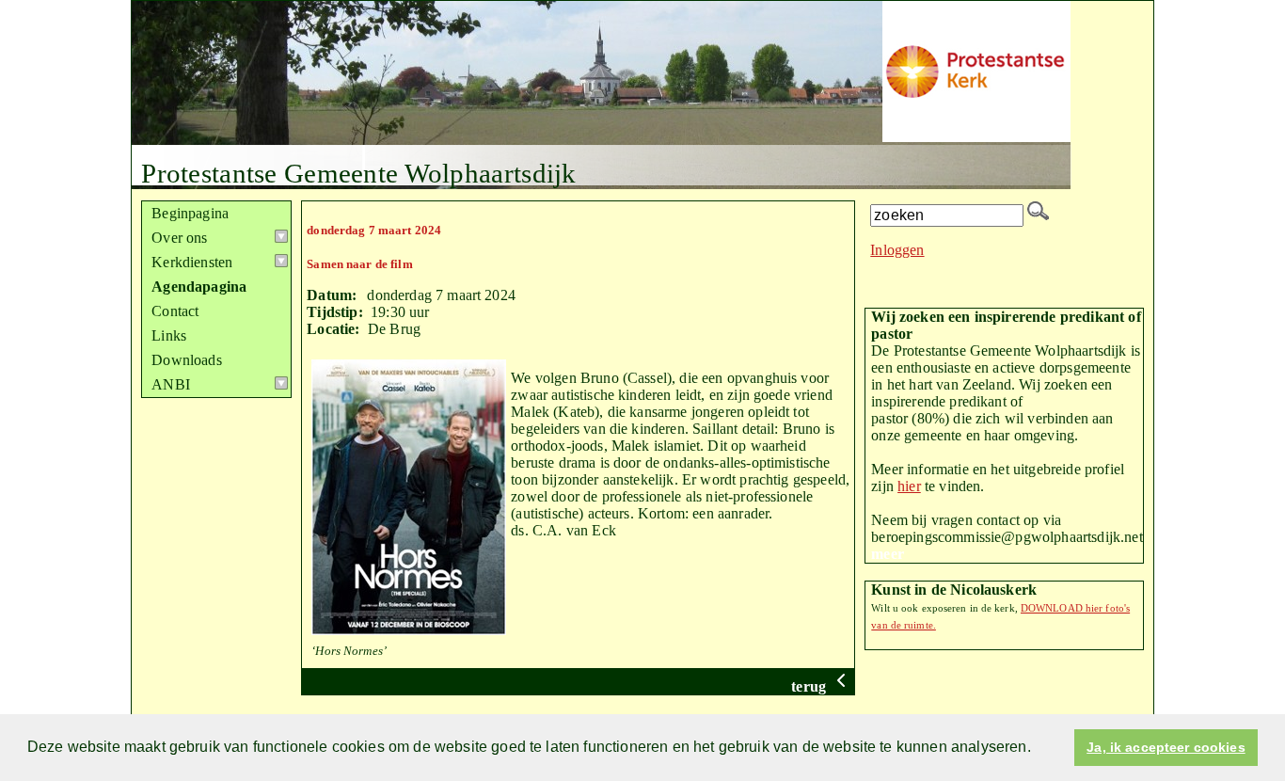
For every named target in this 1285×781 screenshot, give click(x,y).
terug (810, 686)
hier (909, 486)
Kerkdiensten (191, 262)
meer (887, 554)
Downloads (186, 360)
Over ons (179, 238)
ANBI (170, 384)
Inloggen (897, 250)
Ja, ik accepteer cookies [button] (1166, 747)
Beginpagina (190, 213)
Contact (174, 311)
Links (168, 335)
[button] (1037, 749)
